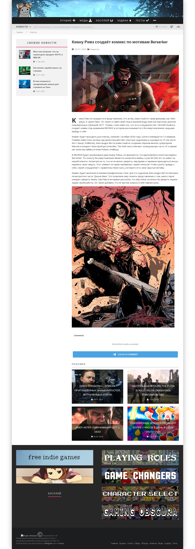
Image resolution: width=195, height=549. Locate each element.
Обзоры (144, 543)
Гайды (137, 543)
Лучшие (66, 20)
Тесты (141, 20)
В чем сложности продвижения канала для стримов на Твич (46, 84)
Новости (22, 26)
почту (61, 543)
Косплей (103, 20)
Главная (19, 32)
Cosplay (167, 543)
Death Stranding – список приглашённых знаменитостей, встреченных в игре (98, 390)
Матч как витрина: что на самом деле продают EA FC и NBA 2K (63, 27)
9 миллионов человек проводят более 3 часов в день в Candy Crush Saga (153, 427)
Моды (84, 20)
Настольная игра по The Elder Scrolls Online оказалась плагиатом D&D (153, 390)
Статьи (130, 543)
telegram (48, 543)
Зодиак (123, 20)
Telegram (162, 27)
